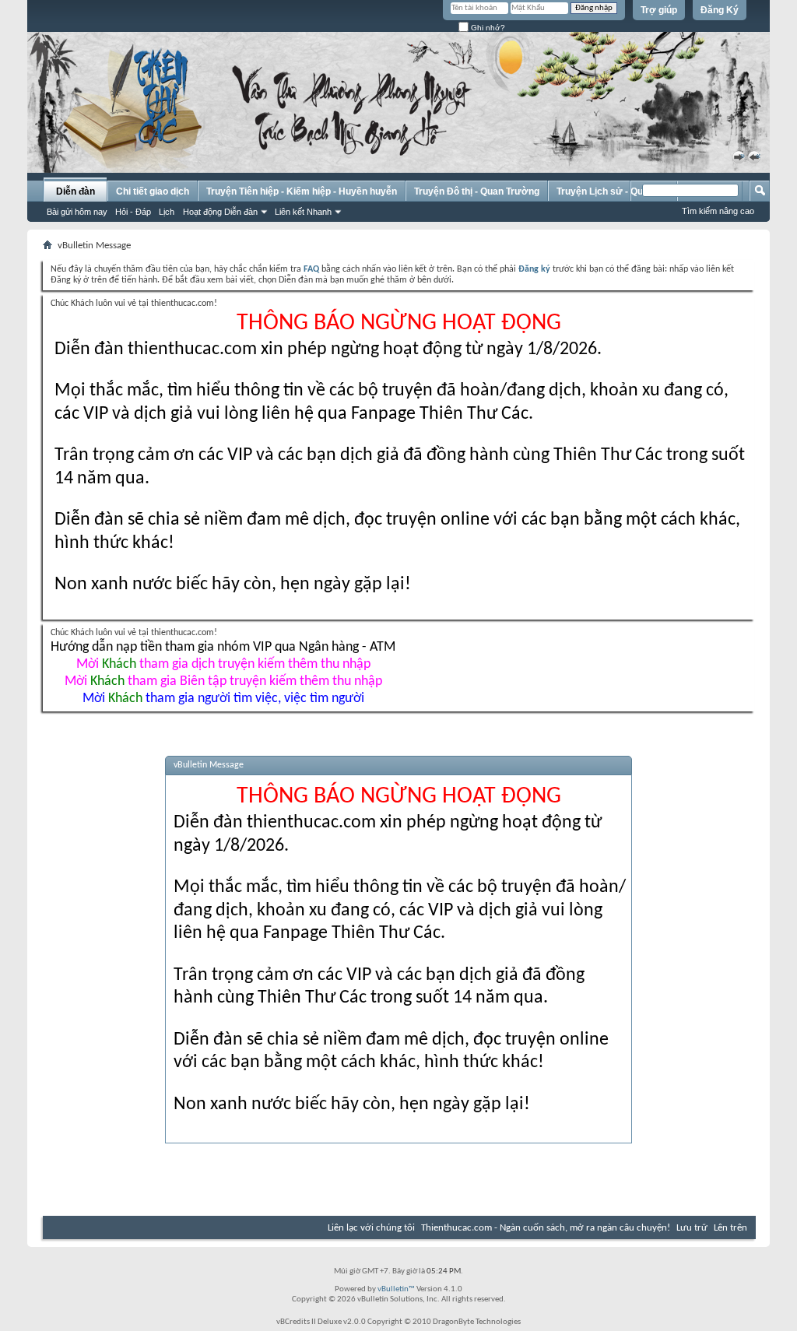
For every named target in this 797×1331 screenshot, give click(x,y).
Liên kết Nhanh (303, 211)
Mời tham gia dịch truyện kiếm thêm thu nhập (223, 664)
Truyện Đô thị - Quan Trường (476, 191)
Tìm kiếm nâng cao (718, 211)
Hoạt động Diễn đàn (220, 211)
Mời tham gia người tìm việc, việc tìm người (223, 698)
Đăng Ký (719, 10)
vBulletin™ (396, 1289)
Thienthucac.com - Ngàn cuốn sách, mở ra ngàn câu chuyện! (545, 1228)
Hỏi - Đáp (133, 211)
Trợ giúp (659, 10)
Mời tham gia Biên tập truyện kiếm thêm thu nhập (223, 681)
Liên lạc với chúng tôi (371, 1228)
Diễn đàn (75, 191)
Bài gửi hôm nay (77, 211)
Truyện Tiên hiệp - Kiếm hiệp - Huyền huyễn (301, 191)
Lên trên (730, 1228)
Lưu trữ (691, 1228)
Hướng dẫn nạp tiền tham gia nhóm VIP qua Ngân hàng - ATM (223, 647)
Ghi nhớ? (487, 27)
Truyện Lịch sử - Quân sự (612, 191)
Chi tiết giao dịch (152, 191)
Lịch (166, 211)
